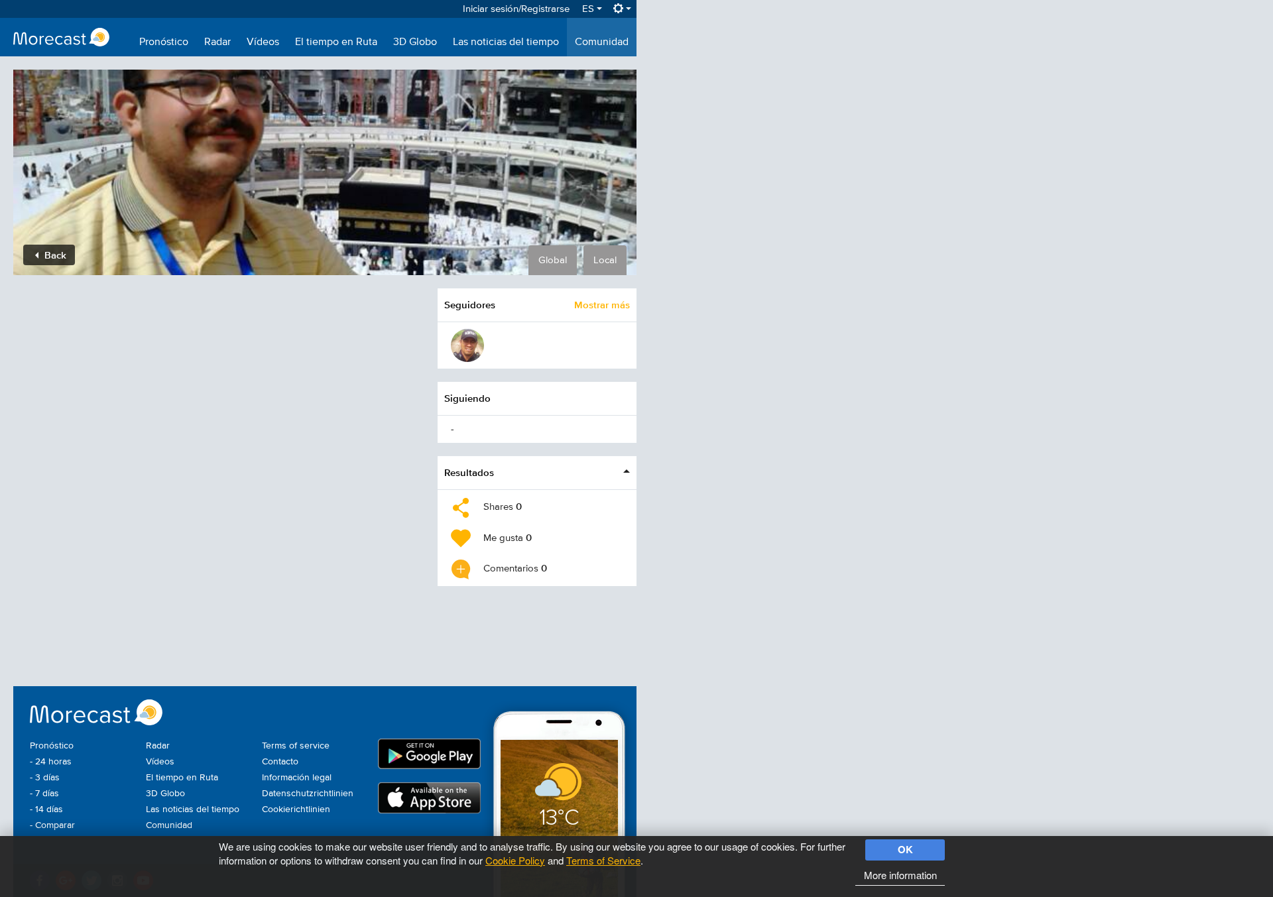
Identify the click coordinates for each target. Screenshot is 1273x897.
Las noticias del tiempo (506, 42)
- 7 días (44, 793)
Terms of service (296, 745)
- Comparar (52, 825)
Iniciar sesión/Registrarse (516, 9)
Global (552, 260)
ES (589, 9)
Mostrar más (602, 304)
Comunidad (602, 42)
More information (900, 875)
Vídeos (263, 42)
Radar (217, 42)
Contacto (280, 761)
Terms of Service (603, 860)
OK (905, 849)
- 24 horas (51, 761)
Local (605, 260)
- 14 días (46, 809)
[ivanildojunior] (467, 345)
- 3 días (45, 777)
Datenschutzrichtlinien (307, 793)
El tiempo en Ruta (336, 42)
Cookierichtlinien (296, 809)
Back (54, 255)
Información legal (297, 777)
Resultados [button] (469, 472)
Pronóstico (163, 42)
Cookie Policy (515, 860)
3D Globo (415, 42)
